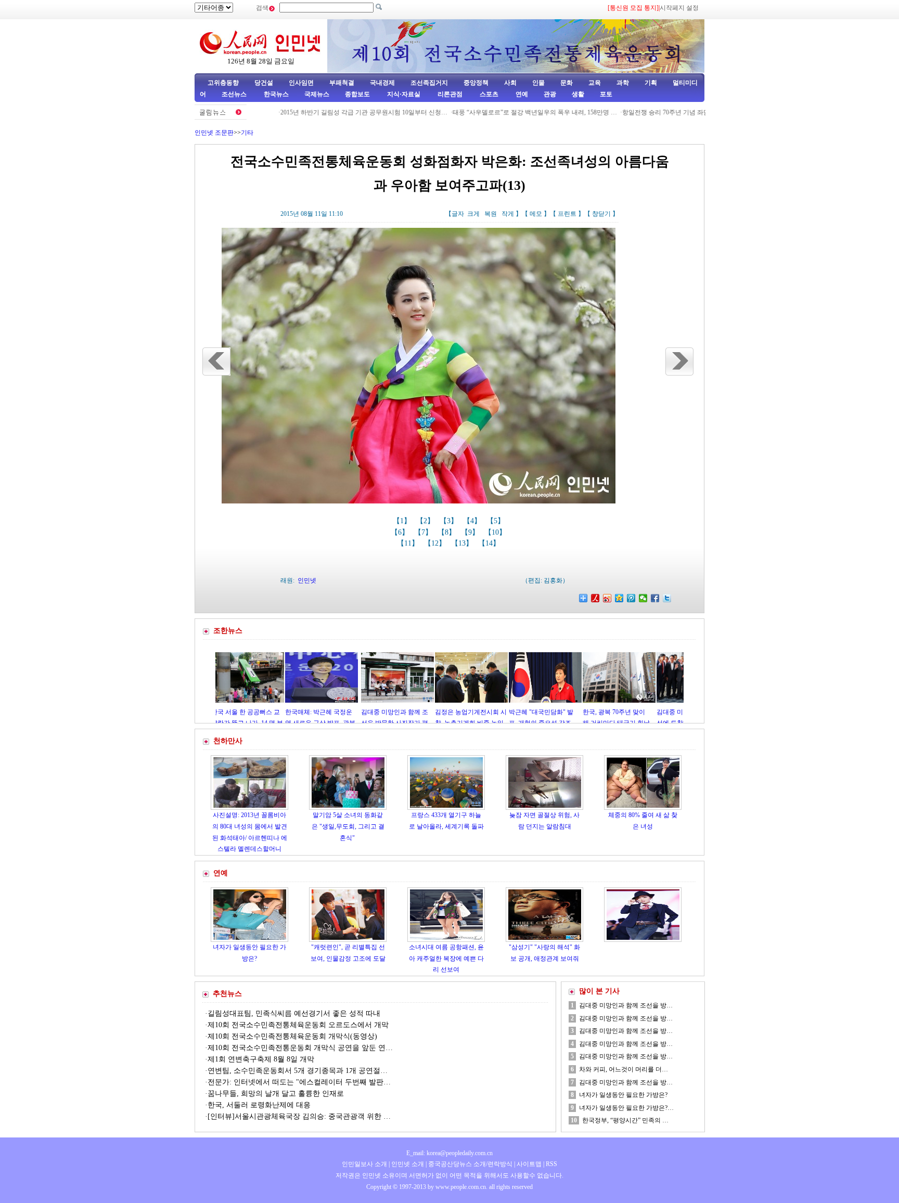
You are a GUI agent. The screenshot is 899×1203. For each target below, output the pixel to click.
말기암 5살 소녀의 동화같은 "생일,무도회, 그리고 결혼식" (348, 826)
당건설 (263, 82)
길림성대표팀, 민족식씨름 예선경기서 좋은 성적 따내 (294, 1013)
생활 (578, 94)
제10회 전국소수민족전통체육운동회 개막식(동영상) (292, 1036)
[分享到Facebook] (655, 598)
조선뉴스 (235, 94)
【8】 (448, 532)
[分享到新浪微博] (607, 598)
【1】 (403, 521)
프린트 (567, 213)
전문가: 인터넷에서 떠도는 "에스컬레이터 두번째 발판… (299, 1082)
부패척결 (341, 82)
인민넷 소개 (407, 1164)
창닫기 (601, 213)
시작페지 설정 (679, 7)
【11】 (409, 543)
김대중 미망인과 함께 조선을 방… (626, 1005)
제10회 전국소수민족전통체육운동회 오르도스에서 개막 (298, 1025)
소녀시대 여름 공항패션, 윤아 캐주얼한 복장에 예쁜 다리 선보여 (446, 958)
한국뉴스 (276, 94)
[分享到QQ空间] (619, 598)
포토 (606, 94)
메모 (536, 213)
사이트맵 (529, 1164)
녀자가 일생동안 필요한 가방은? (623, 1094)
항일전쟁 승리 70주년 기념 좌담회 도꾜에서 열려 (652, 112)
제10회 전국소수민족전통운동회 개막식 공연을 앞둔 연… (300, 1048)
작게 (508, 213)
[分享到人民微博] (595, 598)
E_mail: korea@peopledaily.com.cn (449, 1153)
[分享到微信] (643, 598)
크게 (473, 213)
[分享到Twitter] (667, 598)
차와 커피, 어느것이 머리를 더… (623, 1069)
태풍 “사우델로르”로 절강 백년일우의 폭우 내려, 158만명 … (498, 112)
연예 (521, 94)
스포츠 (488, 94)
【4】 (473, 521)
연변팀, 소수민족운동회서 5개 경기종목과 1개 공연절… (298, 1071)
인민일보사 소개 (364, 1164)
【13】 (463, 543)
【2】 (426, 521)
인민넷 (307, 580)
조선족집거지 (429, 82)
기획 (651, 82)
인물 (538, 82)
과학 (623, 82)
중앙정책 (476, 82)
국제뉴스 (316, 94)
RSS (551, 1164)
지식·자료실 (404, 94)
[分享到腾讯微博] (631, 598)
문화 (566, 82)
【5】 (496, 521)
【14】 (490, 543)
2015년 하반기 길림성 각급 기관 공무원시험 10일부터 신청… (326, 112)
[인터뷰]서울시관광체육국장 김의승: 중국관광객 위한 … (299, 1116)
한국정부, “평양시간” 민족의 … (625, 1120)
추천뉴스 (227, 994)
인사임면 (301, 82)
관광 (550, 94)
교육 (594, 82)
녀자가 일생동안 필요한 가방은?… (626, 1107)
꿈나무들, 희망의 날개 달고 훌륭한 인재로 (276, 1093)
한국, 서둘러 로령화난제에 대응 (259, 1105)
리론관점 (450, 94)
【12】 (436, 543)
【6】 (401, 532)
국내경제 (382, 82)
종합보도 (357, 94)
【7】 (424, 532)
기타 (247, 132)
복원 (490, 213)
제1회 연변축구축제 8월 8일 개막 (261, 1059)
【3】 (450, 521)
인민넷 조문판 (214, 132)
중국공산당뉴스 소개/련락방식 (470, 1164)
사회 (510, 82)
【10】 (496, 532)
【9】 (471, 532)
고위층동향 (223, 82)
